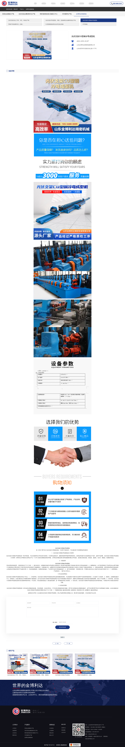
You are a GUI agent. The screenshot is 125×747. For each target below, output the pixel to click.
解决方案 (63, 3)
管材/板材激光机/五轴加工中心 (48, 14)
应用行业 (63, 727)
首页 (35, 3)
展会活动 (51, 732)
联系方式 (91, 3)
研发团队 (63, 730)
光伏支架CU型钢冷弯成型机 (90, 20)
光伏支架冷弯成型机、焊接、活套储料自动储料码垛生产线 (61, 20)
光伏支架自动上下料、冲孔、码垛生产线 (18, 20)
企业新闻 (51, 730)
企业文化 (15, 732)
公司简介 (44, 3)
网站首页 (16, 9)
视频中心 (72, 3)
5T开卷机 (85, 24)
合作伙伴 (63, 732)
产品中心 (53, 3)
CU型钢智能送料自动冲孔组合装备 (55, 24)
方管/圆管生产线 (67, 14)
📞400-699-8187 (116, 3)
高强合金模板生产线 (8, 14)
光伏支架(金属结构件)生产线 (27, 14)
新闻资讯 (82, 3)
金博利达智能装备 (30, 9)
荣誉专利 (15, 735)
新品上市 (51, 735)
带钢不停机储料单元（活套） (15, 24)
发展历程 (15, 730)
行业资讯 (51, 728)
